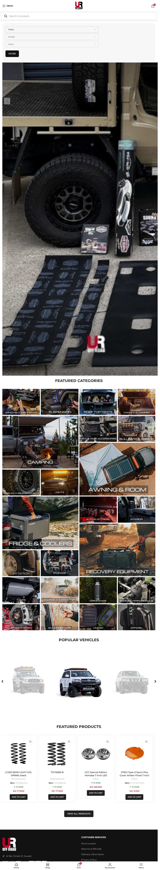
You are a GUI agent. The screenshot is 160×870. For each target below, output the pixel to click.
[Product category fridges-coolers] (40, 522)
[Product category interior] (136, 509)
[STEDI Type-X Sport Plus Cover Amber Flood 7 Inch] (137, 753)
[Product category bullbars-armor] (136, 429)
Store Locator (88, 843)
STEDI (98, 779)
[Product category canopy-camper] (136, 402)
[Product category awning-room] (117, 469)
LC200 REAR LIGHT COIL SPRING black (21, 774)
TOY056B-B (59, 772)
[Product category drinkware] (98, 590)
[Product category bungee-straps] (59, 617)
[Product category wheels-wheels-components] (21, 483)
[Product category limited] (98, 617)
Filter (12, 53)
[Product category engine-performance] (136, 590)
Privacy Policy (89, 859)
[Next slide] (155, 681)
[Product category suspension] (59, 402)
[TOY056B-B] (59, 753)
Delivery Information (92, 854)
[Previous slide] (2, 681)
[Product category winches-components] (21, 402)
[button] (21, 797)
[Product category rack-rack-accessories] (98, 429)
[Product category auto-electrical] (98, 509)
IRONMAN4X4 (21, 779)
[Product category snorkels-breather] (59, 590)
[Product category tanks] (21, 590)
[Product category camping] (40, 442)
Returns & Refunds (91, 848)
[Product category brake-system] (21, 617)
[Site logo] (79, 5)
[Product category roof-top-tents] (98, 402)
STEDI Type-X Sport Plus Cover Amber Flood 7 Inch (137, 774)
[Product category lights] (59, 483)
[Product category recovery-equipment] (117, 550)
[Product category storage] (59, 563)
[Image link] (9, 844)
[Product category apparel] (136, 617)
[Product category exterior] (21, 563)
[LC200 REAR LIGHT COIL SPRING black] (21, 753)
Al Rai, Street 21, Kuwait (19, 856)
